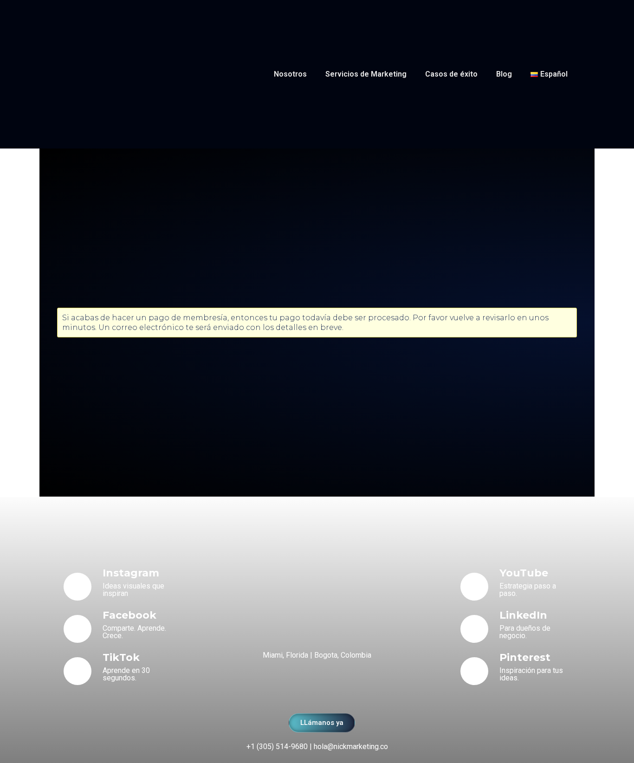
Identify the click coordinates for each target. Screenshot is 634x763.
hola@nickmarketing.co (351, 746)
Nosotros (290, 74)
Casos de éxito (451, 74)
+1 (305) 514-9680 (277, 746)
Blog (504, 74)
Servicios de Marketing (366, 74)
